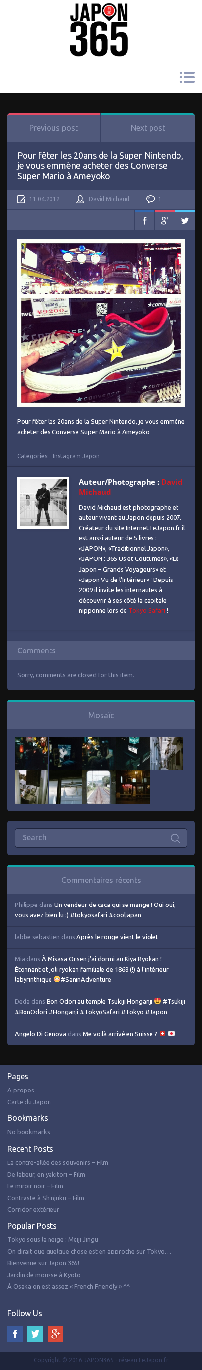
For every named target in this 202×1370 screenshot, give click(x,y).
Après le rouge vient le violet (117, 936)
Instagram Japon (76, 456)
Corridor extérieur (33, 1209)
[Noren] (65, 775)
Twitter (185, 220)
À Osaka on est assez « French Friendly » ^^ (68, 1286)
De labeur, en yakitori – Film (46, 1174)
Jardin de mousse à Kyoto (44, 1274)
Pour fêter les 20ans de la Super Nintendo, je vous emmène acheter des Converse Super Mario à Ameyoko (100, 165)
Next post (148, 127)
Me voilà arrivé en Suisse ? (121, 1033)
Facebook (144, 220)
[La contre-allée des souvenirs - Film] (31, 741)
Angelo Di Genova (40, 1033)
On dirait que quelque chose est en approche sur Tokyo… (89, 1251)
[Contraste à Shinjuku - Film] (133, 741)
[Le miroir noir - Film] (99, 741)
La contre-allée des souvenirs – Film (57, 1162)
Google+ (165, 220)
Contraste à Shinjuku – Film (45, 1197)
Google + (55, 1334)
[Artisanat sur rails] (31, 775)
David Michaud (109, 199)
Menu (187, 77)
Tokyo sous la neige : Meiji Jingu (52, 1239)
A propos (20, 1090)
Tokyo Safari (146, 610)
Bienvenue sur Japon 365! (43, 1262)
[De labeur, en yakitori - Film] (65, 741)
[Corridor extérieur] (166, 741)
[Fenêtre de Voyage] (99, 775)
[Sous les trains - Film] (133, 775)
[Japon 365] (101, 16)
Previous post (53, 127)
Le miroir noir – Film (35, 1186)
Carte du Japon (29, 1101)
